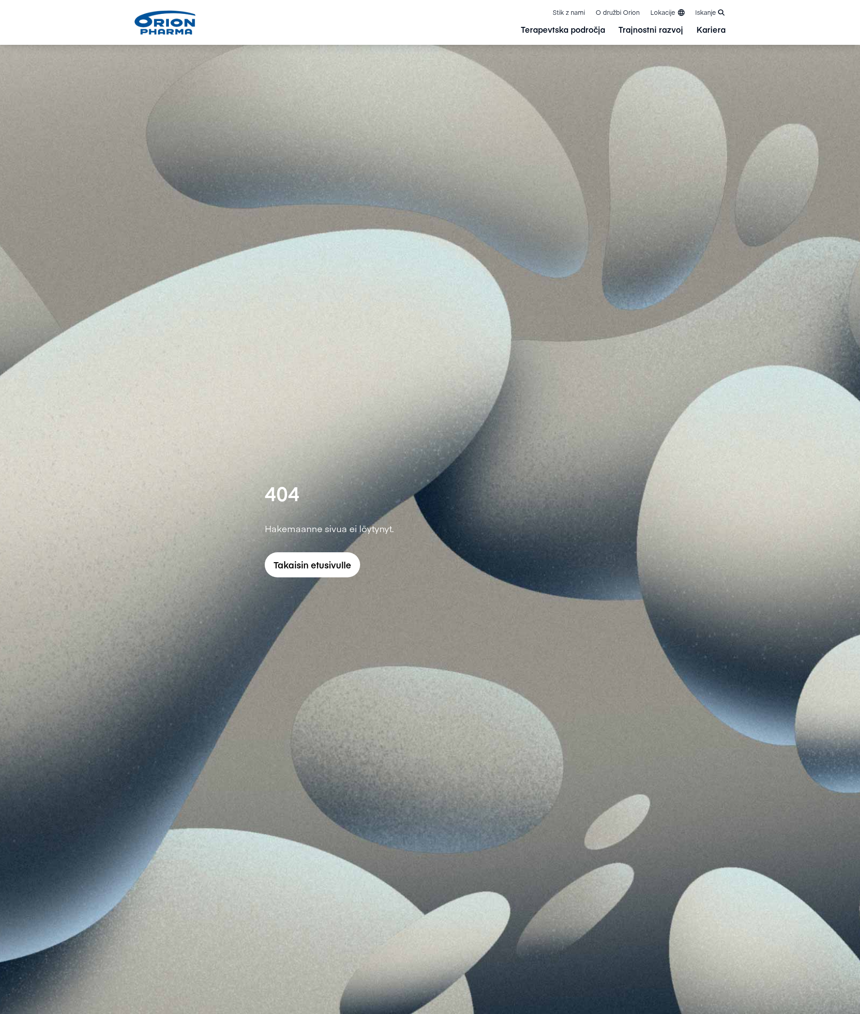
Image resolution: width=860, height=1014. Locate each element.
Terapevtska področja (563, 30)
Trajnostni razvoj (651, 30)
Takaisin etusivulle (312, 565)
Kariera (711, 30)
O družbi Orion (618, 12)
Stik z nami (569, 12)
